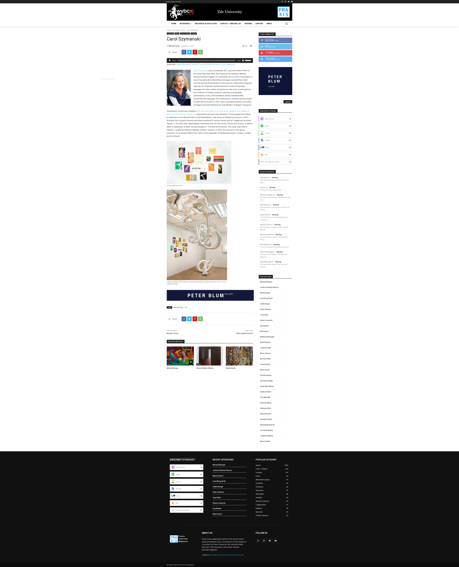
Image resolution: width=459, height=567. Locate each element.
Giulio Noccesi (265, 342)
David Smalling (265, 403)
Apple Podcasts (182, 64)
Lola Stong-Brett (266, 298)
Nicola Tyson (265, 370)
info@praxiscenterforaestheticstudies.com (227, 555)
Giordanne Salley (266, 381)
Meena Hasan (230, 368)
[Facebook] (282, 1)
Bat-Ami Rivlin (265, 359)
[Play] (170, 60)
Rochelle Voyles (266, 419)
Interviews (175, 30)
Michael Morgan (172, 368)
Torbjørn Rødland (266, 436)
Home (169, 30)
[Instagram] (285, 1)
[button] (286, 23)
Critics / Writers (185, 33)
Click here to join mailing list (223, 64)
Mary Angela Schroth (245, 333)
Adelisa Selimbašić (267, 337)
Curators (193, 33)
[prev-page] (168, 373)
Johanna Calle (265, 348)
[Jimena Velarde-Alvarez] (209, 355)
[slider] (248, 60)
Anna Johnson (265, 353)
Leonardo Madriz (266, 430)
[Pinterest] (195, 52)
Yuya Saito (264, 315)
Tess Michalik (265, 397)
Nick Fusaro (264, 331)
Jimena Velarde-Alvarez (204, 368)
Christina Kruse (265, 375)
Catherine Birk (265, 408)
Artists (183, 30)
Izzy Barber (264, 326)
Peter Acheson (265, 309)
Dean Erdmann (265, 414)
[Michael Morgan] (180, 355)
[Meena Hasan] (239, 355)
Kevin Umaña (265, 441)
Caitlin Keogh (265, 304)
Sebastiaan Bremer (267, 425)
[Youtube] (292, 1)
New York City (178, 307)
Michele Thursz (173, 333)
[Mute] (243, 60)
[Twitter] (288, 1)
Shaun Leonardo (266, 320)
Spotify (194, 64)
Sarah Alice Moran (267, 386)
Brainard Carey (174, 46)
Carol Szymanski (201, 70)
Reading (275, 177)
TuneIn (201, 64)
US (186, 307)
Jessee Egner (265, 364)
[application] (210, 60)
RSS (208, 64)
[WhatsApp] (200, 52)
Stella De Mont (265, 392)
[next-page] (172, 373)
